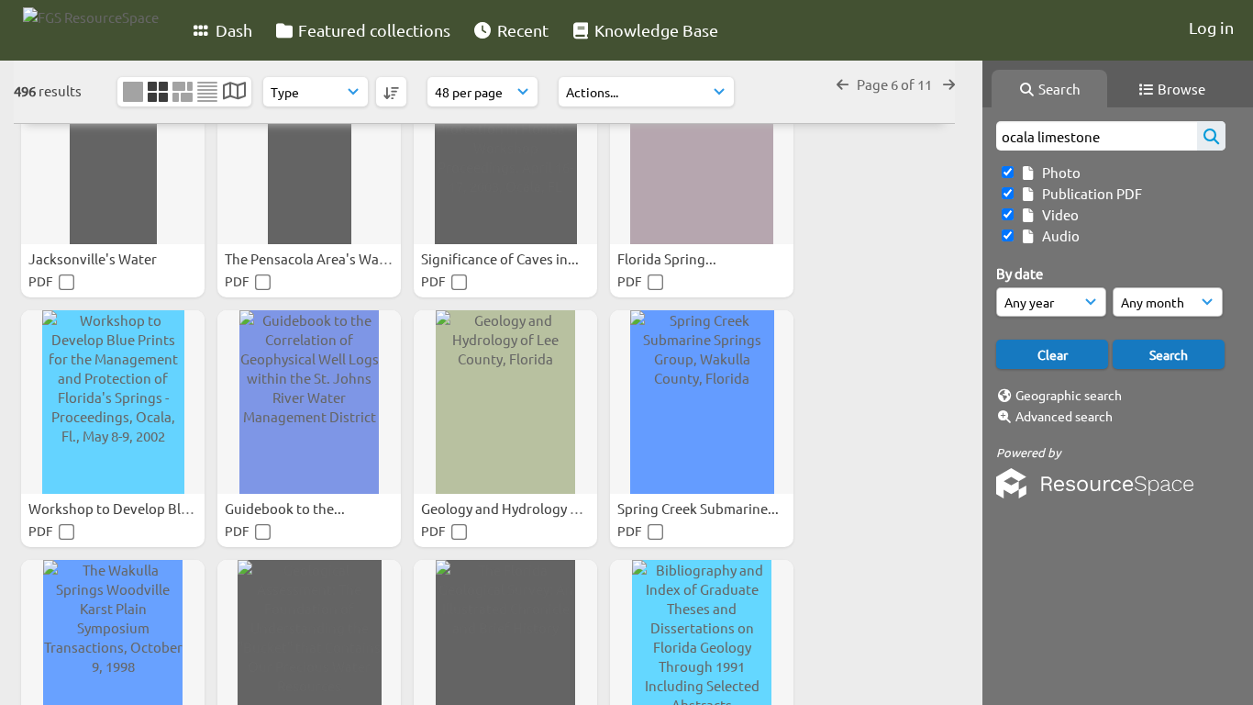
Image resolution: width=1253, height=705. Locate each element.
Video (1058, 214)
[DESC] (391, 91)
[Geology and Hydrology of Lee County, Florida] (505, 402)
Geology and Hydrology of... (508, 508)
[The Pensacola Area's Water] (309, 152)
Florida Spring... (668, 258)
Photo (1059, 172)
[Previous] (842, 84)
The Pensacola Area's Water (312, 258)
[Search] (1211, 136)
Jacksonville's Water (94, 258)
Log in (1211, 27)
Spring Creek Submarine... (699, 508)
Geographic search (1068, 394)
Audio (1058, 235)
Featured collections (372, 29)
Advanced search (1064, 416)
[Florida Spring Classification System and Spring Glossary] (701, 152)
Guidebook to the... (286, 508)
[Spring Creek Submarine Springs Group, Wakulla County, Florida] (701, 402)
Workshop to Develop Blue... (119, 508)
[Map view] (234, 92)
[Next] (949, 84)
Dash (232, 29)
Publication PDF (1089, 193)
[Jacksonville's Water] (113, 152)
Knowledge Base (654, 29)
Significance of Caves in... (501, 258)
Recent (521, 29)
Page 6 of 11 (896, 84)
